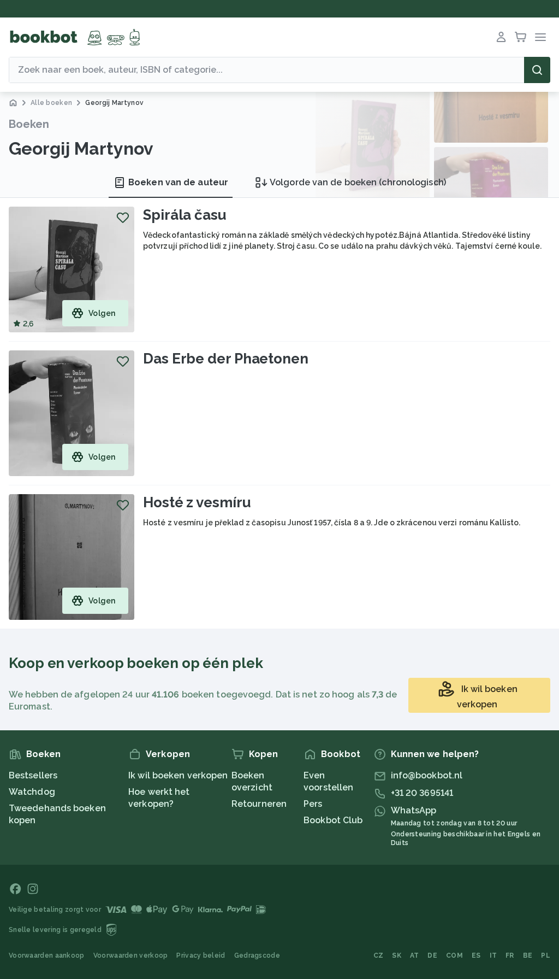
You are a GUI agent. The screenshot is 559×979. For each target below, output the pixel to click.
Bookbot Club (333, 820)
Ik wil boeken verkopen (178, 775)
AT (414, 955)
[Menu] (540, 37)
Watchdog (32, 792)
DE (432, 955)
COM (454, 955)
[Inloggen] (501, 37)
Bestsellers (33, 775)
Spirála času (185, 215)
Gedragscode (257, 955)
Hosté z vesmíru (197, 502)
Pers (313, 804)
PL (545, 955)
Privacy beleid (200, 955)
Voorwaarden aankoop (47, 955)
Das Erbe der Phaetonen (225, 358)
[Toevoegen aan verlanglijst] (123, 217)
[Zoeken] (537, 70)
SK (396, 955)
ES (476, 955)
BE (528, 955)
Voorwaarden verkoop (130, 955)
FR (510, 955)
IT (493, 955)
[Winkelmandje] (521, 37)
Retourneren (259, 804)
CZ (378, 955)
